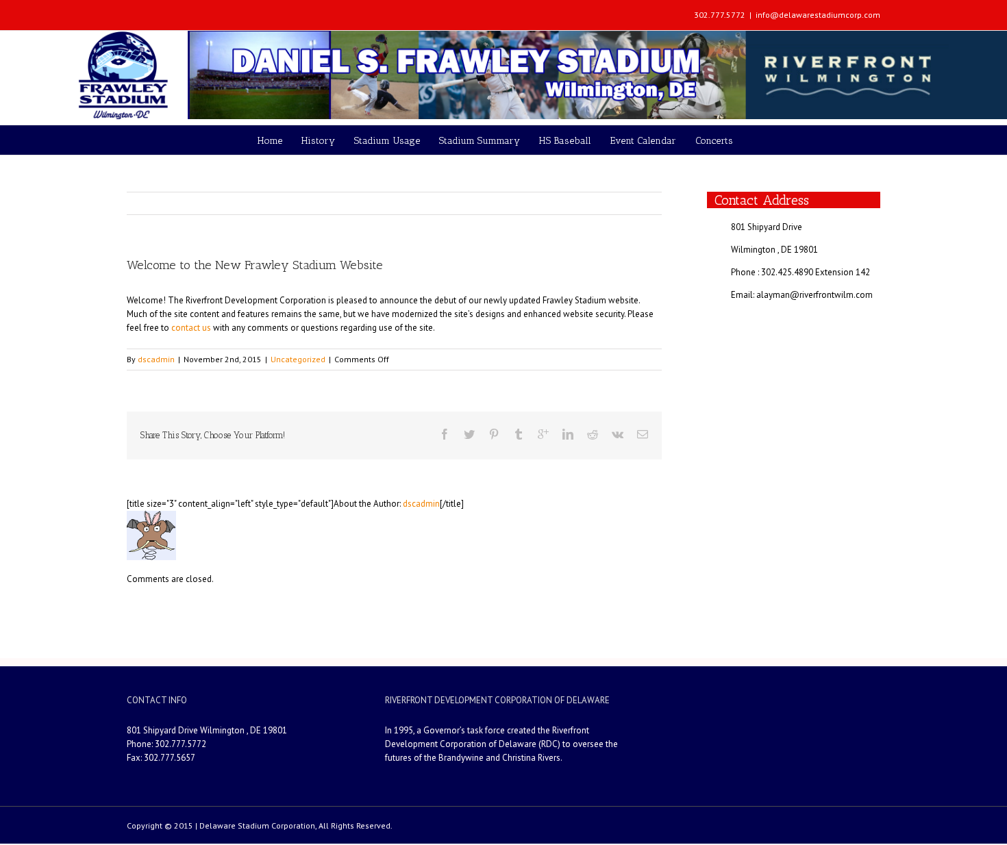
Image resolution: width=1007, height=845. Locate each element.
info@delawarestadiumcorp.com (818, 15)
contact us (191, 327)
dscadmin (156, 359)
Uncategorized (298, 359)
